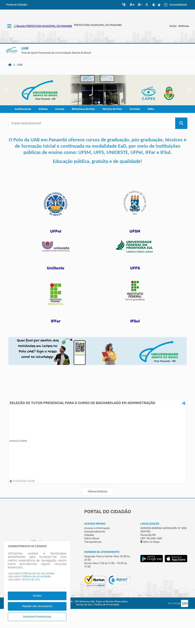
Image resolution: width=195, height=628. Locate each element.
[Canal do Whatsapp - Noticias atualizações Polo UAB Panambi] (97, 338)
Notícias (183, 26)
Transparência (92, 541)
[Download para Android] (151, 561)
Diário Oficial (91, 538)
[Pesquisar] (181, 123)
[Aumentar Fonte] (132, 5)
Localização (149, 523)
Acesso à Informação (97, 528)
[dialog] (37, 583)
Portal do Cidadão (16, 4)
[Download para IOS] (176, 561)
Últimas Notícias (97, 491)
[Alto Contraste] (153, 4)
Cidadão (89, 535)
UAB (19, 64)
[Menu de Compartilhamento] (183, 403)
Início (173, 26)
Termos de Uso (84, 604)
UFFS (135, 268)
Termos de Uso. (30, 579)
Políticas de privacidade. (36, 576)
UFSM (134, 231)
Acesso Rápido (94, 523)
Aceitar (37, 595)
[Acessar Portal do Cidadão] (43, 26)
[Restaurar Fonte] (147, 5)
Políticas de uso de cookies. (38, 573)
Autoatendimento (94, 531)
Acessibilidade (178, 4)
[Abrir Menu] (9, 26)
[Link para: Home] (9, 64)
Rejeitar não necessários (37, 606)
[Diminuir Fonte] (140, 5)
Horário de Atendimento (101, 552)
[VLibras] (159, 4)
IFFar (56, 321)
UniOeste (55, 268)
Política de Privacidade (106, 604)
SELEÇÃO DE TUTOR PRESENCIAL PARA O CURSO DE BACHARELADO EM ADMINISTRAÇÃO (82, 403)
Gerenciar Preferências (37, 616)
